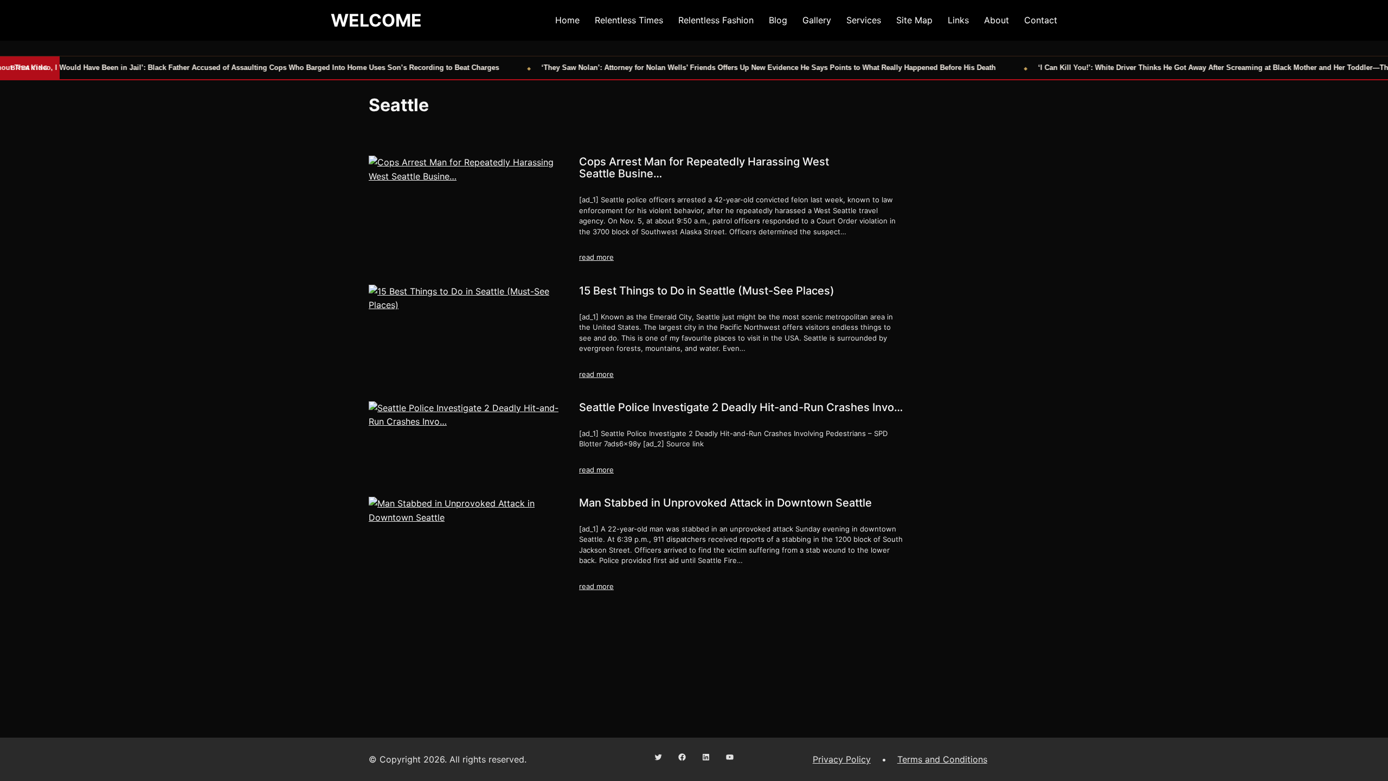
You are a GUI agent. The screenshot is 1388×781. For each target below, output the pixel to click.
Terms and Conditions (942, 759)
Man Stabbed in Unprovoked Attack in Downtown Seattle (725, 503)
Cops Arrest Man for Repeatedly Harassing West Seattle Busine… (704, 168)
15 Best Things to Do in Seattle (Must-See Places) (706, 291)
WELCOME (376, 20)
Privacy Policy (842, 759)
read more (596, 257)
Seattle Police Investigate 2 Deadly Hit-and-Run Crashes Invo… (741, 407)
